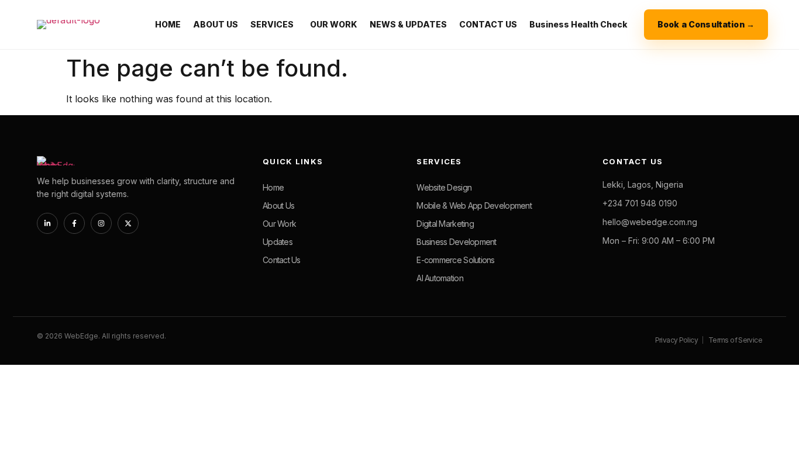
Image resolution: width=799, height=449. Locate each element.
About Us (278, 205)
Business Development (456, 242)
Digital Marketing (445, 224)
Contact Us (282, 260)
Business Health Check (578, 24)
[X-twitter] (128, 223)
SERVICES (272, 24)
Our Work (279, 224)
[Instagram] (101, 223)
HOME (168, 24)
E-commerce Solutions (455, 260)
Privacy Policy (676, 340)
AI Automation (439, 278)
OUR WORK (333, 24)
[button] (274, 24)
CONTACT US (488, 24)
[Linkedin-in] (47, 223)
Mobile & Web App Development (474, 205)
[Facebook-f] (74, 223)
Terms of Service (735, 340)
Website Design (443, 187)
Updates (277, 242)
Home (273, 187)
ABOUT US (215, 24)
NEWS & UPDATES (408, 24)
